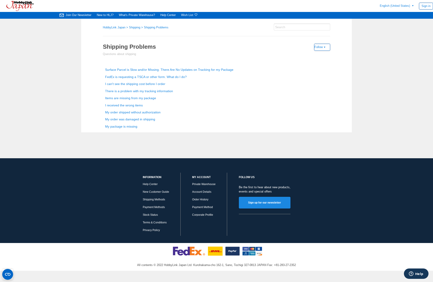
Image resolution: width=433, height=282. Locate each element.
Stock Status (150, 214)
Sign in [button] (426, 6)
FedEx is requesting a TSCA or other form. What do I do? (146, 77)
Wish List (187, 15)
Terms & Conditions (155, 222)
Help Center (168, 15)
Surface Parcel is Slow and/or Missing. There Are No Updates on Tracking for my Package (169, 69)
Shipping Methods (154, 199)
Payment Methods (154, 207)
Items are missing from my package (130, 98)
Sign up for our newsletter (264, 202)
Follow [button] (318, 47)
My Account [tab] (201, 177)
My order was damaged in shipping (130, 119)
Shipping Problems (156, 27)
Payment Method (202, 207)
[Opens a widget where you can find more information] (416, 274)
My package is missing (121, 126)
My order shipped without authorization (133, 112)
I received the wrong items (124, 105)
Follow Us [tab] (247, 177)
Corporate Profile (202, 214)
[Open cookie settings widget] (7, 274)
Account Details (201, 191)
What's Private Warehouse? (137, 15)
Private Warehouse (204, 184)
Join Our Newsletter (78, 15)
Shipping (134, 27)
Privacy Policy (151, 230)
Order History (200, 199)
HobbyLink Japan (114, 27)
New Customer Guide (156, 191)
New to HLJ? (105, 15)
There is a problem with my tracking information (139, 91)
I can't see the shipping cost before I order (135, 84)
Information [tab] (152, 177)
